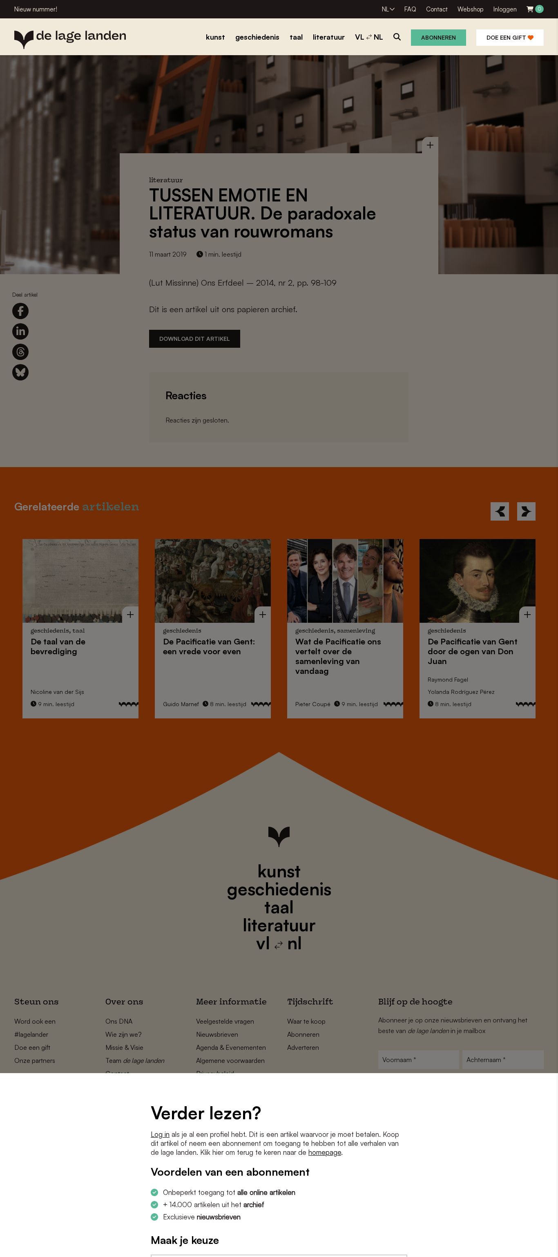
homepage (324, 1152)
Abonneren (438, 37)
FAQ (410, 9)
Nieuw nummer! (35, 9)
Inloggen (505, 9)
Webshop (471, 9)
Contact (437, 9)
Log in (160, 1134)
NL (385, 9)
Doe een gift (507, 37)
